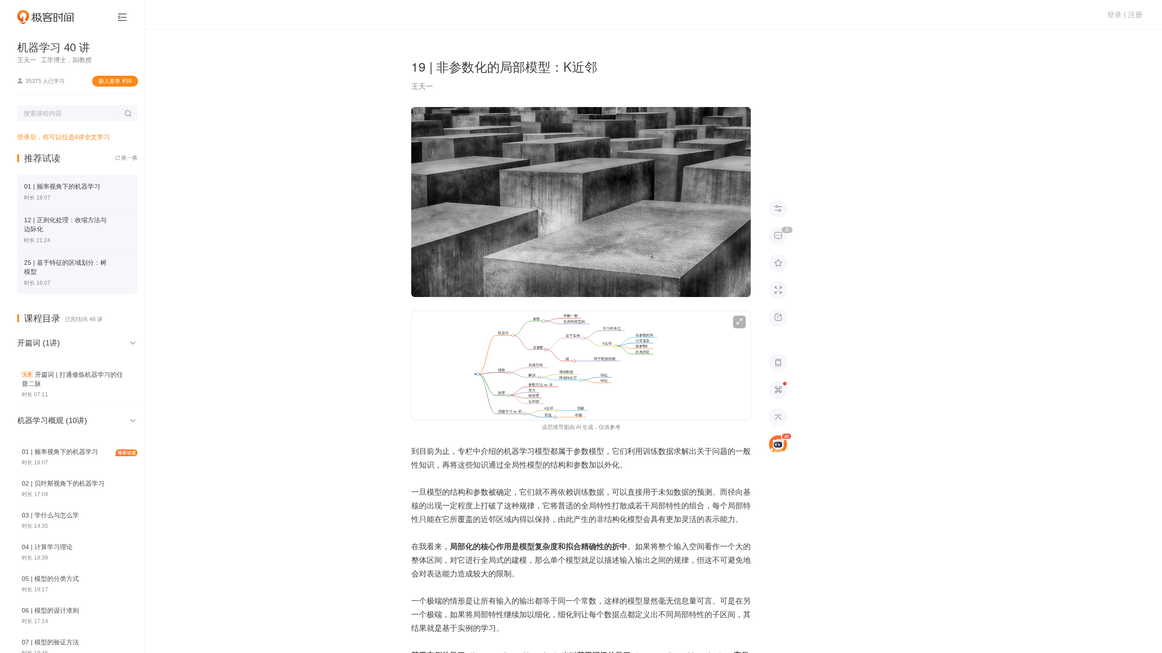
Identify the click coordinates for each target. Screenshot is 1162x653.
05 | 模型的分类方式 (50, 578)
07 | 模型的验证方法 (50, 642)
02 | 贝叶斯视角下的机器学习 (63, 483)
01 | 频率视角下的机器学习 (62, 186)
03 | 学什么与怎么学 (50, 515)
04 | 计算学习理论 (47, 547)
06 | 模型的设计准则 (50, 610)
